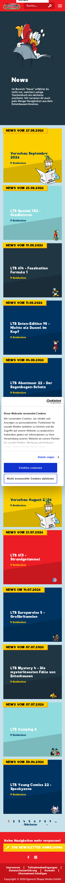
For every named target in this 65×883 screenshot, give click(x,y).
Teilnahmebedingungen (42, 867)
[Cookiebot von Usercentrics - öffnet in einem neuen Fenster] (46, 402)
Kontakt (49, 870)
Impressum (13, 867)
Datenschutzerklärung (23, 870)
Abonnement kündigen (32, 873)
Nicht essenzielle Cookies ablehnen (30, 478)
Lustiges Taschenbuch (12, 6)
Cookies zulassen (30, 467)
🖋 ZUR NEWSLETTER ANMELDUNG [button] (34, 847)
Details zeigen (46, 457)
